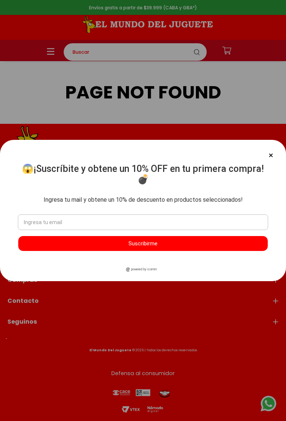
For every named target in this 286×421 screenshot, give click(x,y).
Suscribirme (143, 243)
